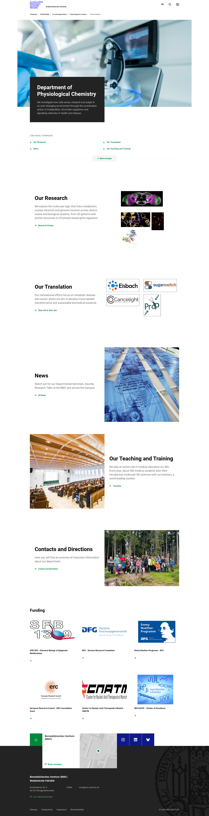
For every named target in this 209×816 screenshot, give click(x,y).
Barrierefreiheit (77, 810)
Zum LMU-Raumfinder (42, 797)
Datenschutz (46, 810)
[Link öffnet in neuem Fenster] (79, 750)
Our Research (40, 142)
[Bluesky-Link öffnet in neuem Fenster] (148, 739)
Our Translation (114, 142)
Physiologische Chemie (78, 14)
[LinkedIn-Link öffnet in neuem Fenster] (135, 739)
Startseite (33, 14)
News (36, 149)
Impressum (62, 810)
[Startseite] (36, 739)
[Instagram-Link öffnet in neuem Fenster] (123, 739)
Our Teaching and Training (119, 149)
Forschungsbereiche (59, 14)
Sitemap (33, 810)
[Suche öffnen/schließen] (170, 4)
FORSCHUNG (44, 14)
